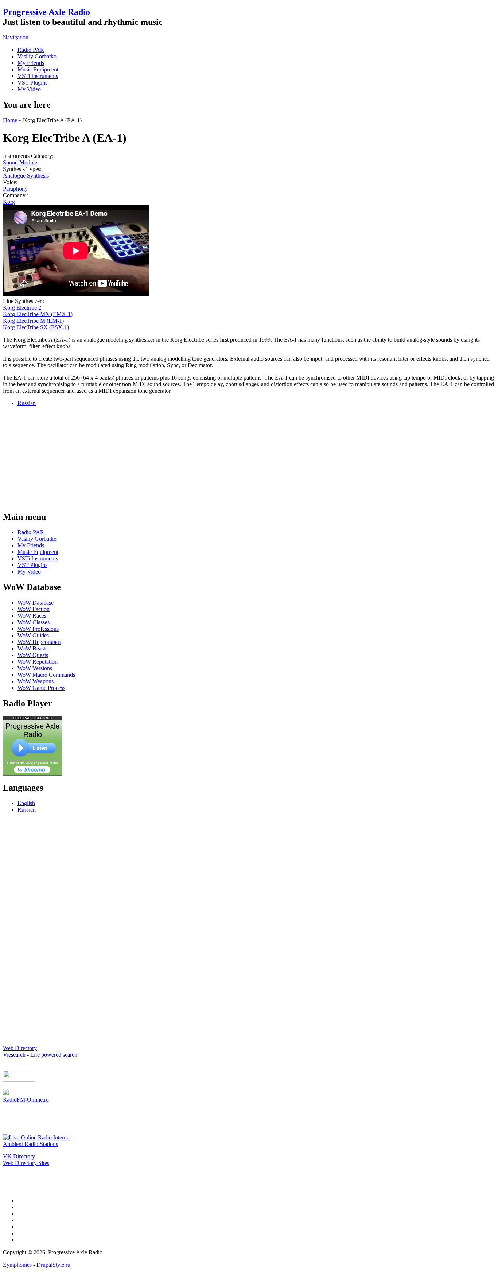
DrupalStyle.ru (53, 1265)
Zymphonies (17, 1265)
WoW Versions (34, 668)
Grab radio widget (22, 763)
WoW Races (31, 616)
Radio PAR (30, 50)
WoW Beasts (32, 648)
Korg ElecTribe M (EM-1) (33, 321)
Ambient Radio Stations (30, 1144)
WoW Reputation (37, 662)
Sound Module (20, 162)
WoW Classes (33, 622)
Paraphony (15, 189)
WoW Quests (32, 655)
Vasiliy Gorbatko (37, 56)
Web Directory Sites (26, 1163)
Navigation (15, 37)
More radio (49, 763)
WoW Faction (33, 609)
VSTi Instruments (37, 76)
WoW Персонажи (39, 642)
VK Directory (19, 1156)
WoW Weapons (35, 681)
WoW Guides (33, 635)
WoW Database (35, 602)
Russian (26, 403)
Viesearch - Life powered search (40, 1055)
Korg (9, 202)
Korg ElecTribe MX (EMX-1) (38, 314)
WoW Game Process (41, 688)
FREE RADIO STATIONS (32, 718)
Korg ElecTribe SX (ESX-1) (36, 327)
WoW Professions (38, 629)
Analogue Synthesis (26, 175)
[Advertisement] (249, 458)
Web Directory (20, 1048)
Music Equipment (37, 69)
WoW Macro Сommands (46, 675)
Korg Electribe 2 (22, 307)
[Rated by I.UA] (19, 1080)
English (26, 803)
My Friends (30, 63)
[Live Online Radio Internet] (37, 1137)
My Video (29, 89)
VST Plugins (32, 82)
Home (10, 120)
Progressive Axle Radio (46, 12)
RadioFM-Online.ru (26, 1099)
